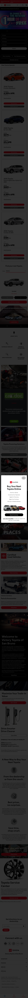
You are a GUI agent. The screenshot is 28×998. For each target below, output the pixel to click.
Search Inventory (14, 514)
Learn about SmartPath (8, 518)
